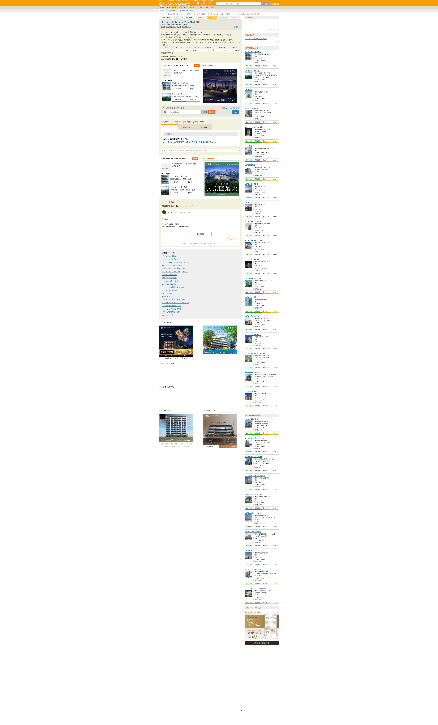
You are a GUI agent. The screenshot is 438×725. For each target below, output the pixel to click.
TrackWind (276, 41)
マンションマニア (186, 206)
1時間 (205, 112)
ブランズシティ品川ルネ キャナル (256, 438)
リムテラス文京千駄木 (170, 259)
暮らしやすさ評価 (182, 11)
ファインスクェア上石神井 (253, 457)
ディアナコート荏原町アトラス (255, 476)
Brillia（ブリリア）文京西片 (172, 265)
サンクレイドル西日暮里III (171, 309)
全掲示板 (198, 4)
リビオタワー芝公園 (251, 184)
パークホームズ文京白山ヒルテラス (256, 39)
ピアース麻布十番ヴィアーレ (254, 240)
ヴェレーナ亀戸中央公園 (253, 278)
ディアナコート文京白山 (253, 52)
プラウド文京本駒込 (169, 256)
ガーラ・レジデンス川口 (253, 335)
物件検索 (204, 4)
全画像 (163, 27)
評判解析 (185, 27)
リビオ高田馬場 (250, 165)
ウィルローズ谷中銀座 (170, 281)
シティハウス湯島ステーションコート (175, 303)
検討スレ (166, 17)
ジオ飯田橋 (166, 296)
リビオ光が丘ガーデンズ (253, 513)
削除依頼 (237, 27)
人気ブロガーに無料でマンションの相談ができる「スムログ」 (184, 150)
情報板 (174, 7)
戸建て (212, 7)
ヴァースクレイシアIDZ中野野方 (255, 588)
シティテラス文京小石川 (171, 272)
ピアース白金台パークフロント (255, 353)
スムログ (192, 7)
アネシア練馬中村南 (251, 419)
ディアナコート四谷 (251, 108)
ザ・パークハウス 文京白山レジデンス (176, 262)
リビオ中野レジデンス (252, 316)
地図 (200, 17)
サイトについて (210, 4)
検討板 (162, 7)
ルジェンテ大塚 (167, 315)
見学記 (192, 11)
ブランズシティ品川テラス (253, 569)
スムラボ (199, 7)
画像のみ (186, 127)
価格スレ (212, 17)
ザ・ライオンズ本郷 (169, 290)
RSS (189, 27)
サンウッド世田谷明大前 (253, 532)
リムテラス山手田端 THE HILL (173, 287)
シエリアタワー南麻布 (252, 259)
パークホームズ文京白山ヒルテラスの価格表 (178, 22)
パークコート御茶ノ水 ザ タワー (173, 300)
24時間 (211, 112)
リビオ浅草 (248, 90)
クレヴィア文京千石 (169, 275)
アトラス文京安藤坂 (169, 278)
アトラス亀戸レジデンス (253, 221)
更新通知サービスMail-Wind (230, 108)
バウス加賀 (248, 146)
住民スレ (185, 269)
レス (169, 127)
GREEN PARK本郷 (169, 284)
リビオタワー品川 (251, 297)
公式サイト (179, 89)
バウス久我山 (249, 551)
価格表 (162, 11)
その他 (186, 7)
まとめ (206, 7)
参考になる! (234, 239)
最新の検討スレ (171, 27)
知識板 (180, 7)
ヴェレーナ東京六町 (251, 391)
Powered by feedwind (273, 29)
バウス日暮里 (167, 293)
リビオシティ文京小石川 (171, 269)
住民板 (168, 7)
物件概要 (189, 17)
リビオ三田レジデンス (252, 203)
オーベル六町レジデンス (253, 372)
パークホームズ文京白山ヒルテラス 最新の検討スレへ (189, 142)
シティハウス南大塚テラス (171, 306)
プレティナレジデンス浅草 (253, 127)
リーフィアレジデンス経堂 (253, 494)
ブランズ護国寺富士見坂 (171, 312)
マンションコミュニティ (175, 4)
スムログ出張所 (171, 11)
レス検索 (203, 127)
